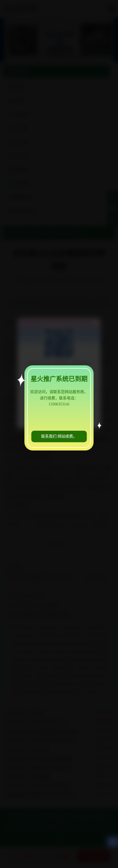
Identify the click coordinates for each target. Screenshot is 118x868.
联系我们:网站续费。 (59, 436)
